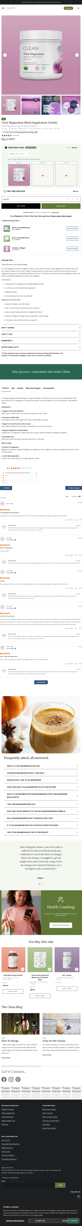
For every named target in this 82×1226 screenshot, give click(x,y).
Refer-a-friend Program (50, 1117)
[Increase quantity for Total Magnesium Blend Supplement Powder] (77, 199)
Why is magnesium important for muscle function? (30, 818)
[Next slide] (71, 2)
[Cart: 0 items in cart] (78, 8)
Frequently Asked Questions (11, 1144)
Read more (6, 1058)
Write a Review (75, 488)
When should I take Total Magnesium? (24, 780)
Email (4, 1181)
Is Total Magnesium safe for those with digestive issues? (32, 825)
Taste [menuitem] (17, 132)
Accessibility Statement (9, 1159)
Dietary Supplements (8, 1113)
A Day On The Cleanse (54, 1041)
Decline (65, 1221)
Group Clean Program (49, 1128)
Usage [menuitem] (35, 132)
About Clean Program (49, 1109)
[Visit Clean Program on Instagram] (78, 1196)
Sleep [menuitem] (28, 132)
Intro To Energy (10, 1041)
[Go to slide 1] (39, 883)
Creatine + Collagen (18, 248)
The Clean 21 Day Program (50, 1121)
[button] (41, 55)
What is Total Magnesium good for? (23, 766)
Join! (60, 1185)
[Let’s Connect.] (4, 1079)
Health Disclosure (7, 1148)
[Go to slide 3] (42, 883)
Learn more (55, 212)
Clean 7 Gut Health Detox (20, 238)
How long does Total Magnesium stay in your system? (31, 787)
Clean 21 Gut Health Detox (21, 228)
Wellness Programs (8, 1109)
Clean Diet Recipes (8, 1117)
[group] (41, 2)
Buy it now (21, 206)
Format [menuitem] (32, 132)
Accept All (40, 1221)
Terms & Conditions (8, 1155)
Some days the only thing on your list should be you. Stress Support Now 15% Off (41, 2)
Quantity (6, 199)
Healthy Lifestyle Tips (8, 1121)
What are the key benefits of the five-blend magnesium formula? (36, 811)
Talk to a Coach (47, 1113)
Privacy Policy (38, 1215)
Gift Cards (5, 1124)
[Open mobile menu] (3, 8)
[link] (21, 912)
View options (72, 228)
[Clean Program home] (10, 8)
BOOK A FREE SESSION (61, 925)
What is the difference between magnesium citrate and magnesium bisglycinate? (37, 795)
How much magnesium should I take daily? (25, 773)
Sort (67, 496)
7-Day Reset (46, 1124)
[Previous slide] (10, 2)
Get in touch (6, 1140)
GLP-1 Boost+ (67, 975)
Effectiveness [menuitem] (23, 132)
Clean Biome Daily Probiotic (13, 975)
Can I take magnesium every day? (21, 804)
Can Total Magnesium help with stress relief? (27, 832)
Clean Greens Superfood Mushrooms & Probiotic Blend (40, 977)
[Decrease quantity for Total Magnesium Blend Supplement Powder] (68, 199)
